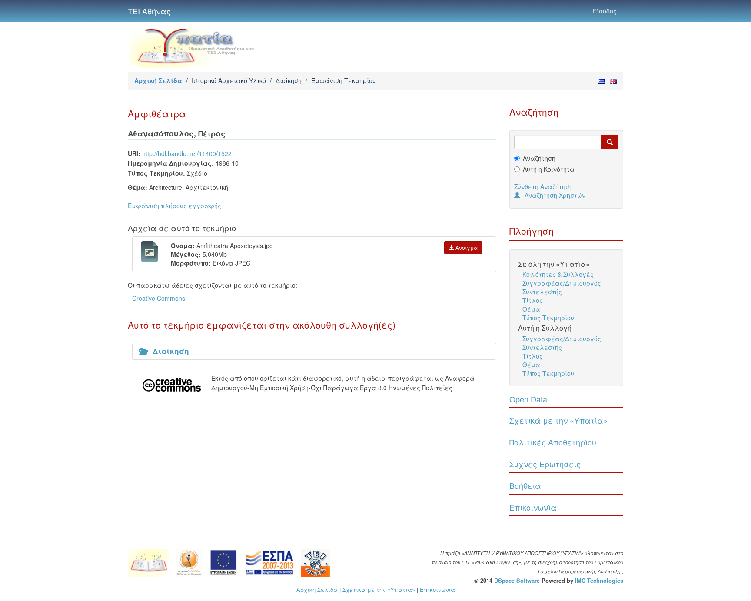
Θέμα (531, 309)
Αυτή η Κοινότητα (549, 169)
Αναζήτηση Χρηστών (555, 195)
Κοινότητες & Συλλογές (558, 274)
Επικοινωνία (533, 507)
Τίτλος (532, 300)
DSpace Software (517, 580)
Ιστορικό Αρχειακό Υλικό (229, 80)
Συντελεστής (542, 291)
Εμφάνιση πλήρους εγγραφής (174, 205)
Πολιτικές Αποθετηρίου (552, 442)
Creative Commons (158, 298)
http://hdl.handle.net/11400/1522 (187, 153)
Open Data (528, 399)
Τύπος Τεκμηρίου (548, 317)
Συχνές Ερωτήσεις (545, 463)
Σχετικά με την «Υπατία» (558, 420)
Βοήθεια (525, 485)
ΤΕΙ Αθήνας (149, 11)
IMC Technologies (599, 580)
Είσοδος (605, 11)
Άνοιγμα (466, 247)
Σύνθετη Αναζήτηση (543, 186)
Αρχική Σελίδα (158, 80)
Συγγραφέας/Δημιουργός (561, 283)
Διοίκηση (289, 80)
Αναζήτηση (539, 158)
